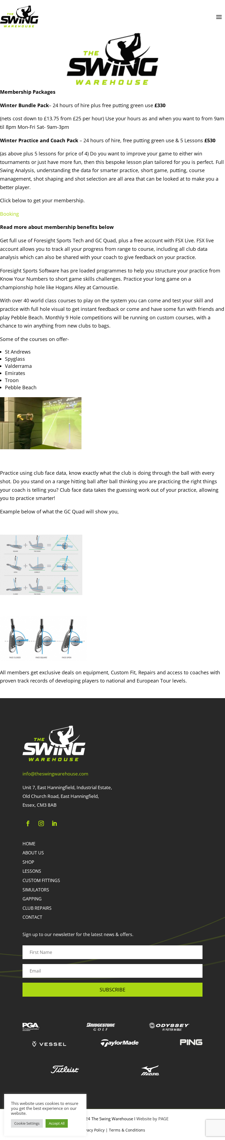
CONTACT (32, 917)
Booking (9, 214)
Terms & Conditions (127, 1130)
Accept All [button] (56, 1123)
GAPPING (32, 899)
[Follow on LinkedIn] (54, 823)
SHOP (28, 862)
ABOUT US (33, 853)
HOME (28, 844)
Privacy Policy (92, 1130)
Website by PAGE (152, 1118)
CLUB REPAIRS (37, 908)
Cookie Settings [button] (27, 1123)
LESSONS (31, 871)
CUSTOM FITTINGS (41, 880)
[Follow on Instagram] (41, 823)
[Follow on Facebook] (27, 823)
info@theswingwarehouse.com (55, 774)
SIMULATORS (35, 890)
